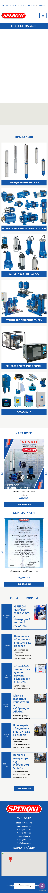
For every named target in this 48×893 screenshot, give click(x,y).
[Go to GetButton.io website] (42, 890)
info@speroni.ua (25, 843)
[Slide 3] (28, 100)
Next (46, 473)
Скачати (25, 498)
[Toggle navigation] (43, 15)
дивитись (25, 578)
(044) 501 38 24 (10, 5)
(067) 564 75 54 (25, 840)
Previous (2, 473)
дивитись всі (24, 505)
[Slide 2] (24, 100)
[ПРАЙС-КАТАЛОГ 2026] (24, 464)
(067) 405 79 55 (28, 5)
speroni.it (42, 5)
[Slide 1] (19, 100)
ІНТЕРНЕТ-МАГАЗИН (24, 25)
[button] (10, 859)
